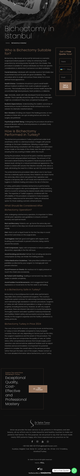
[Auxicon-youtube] (43, 442)
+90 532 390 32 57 (30, 446)
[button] (46, 3)
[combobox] (63, 69)
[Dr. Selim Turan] (18, 3)
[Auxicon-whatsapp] (48, 442)
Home (7, 43)
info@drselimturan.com (47, 446)
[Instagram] (37, 442)
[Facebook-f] (32, 442)
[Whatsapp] (74, 470)
